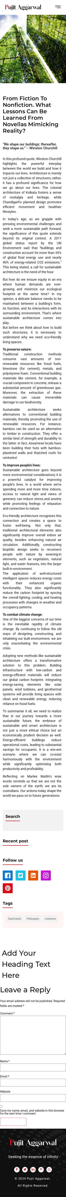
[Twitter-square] (20, 875)
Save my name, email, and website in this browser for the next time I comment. (32, 1112)
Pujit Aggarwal (38, 1178)
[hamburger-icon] (58, 7)
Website (5, 1091)
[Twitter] (25, 1169)
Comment (7, 1013)
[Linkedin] (33, 875)
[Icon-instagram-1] (46, 875)
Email (4, 1076)
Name (5, 1061)
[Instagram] (49, 1169)
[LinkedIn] (33, 1169)
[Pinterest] (8, 888)
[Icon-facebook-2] (8, 875)
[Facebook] (17, 1169)
